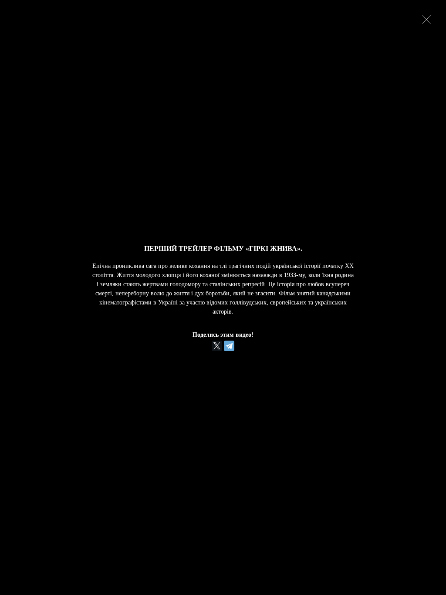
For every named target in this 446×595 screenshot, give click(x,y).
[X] (217, 346)
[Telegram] (229, 346)
